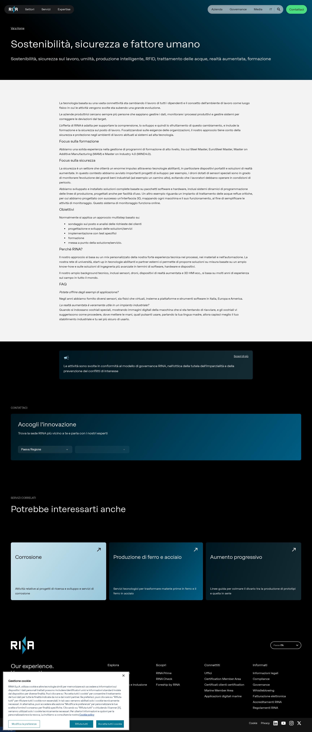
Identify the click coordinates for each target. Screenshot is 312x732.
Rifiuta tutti (81, 723)
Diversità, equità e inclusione (127, 684)
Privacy (265, 723)
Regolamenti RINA (265, 707)
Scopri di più (241, 356)
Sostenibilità (116, 702)
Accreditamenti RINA (267, 702)
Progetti (113, 696)
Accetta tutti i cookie (110, 723)
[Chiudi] (123, 676)
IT (271, 9)
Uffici (208, 673)
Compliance (261, 679)
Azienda (216, 9)
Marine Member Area (218, 690)
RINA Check (164, 679)
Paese (278, 645)
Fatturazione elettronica (269, 696)
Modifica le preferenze (24, 723)
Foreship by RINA (168, 684)
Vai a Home (17, 28)
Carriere (113, 679)
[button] (45, 449)
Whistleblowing (263, 690)
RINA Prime (164, 673)
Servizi (46, 9)
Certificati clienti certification (224, 684)
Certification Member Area (222, 679)
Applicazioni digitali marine (223, 696)
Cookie (253, 723)
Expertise (64, 9)
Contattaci (296, 9)
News (111, 690)
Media (258, 9)
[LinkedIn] (275, 723)
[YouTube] (283, 723)
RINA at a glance (119, 673)
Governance (238, 9)
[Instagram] (291, 723)
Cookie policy (86, 714)
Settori (29, 9)
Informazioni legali (265, 673)
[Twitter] (299, 723)
